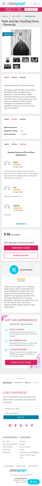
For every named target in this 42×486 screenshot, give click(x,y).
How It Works (8, 447)
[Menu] (3, 4)
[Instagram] (10, 425)
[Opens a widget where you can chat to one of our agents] (33, 482)
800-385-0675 (28, 475)
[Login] (39, 3)
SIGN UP (21, 417)
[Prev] (6, 42)
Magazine (6, 452)
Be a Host (6, 441)
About (6, 77)
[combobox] (21, 408)
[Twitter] (26, 425)
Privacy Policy (33, 466)
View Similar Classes (21, 248)
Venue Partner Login (27, 455)
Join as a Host (25, 447)
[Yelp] (21, 425)
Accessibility (8, 466)
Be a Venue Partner (10, 444)
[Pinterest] (32, 425)
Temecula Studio (26, 270)
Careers (23, 444)
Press (22, 449)
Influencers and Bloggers (29, 452)
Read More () (21, 224)
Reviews (23, 77)
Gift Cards (7, 449)
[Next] (35, 42)
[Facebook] (15, 425)
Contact (23, 441)
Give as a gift (21, 255)
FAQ (21, 458)
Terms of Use (21, 466)
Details (14, 77)
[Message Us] (35, 3)
